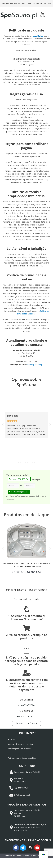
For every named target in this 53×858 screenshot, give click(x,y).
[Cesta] (42, 13)
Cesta (42, 16)
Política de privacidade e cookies (22, 758)
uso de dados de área (33, 496)
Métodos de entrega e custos (20, 744)
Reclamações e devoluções (19, 749)
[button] (26, 23)
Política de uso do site (17, 753)
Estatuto (11, 739)
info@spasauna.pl (35, 364)
